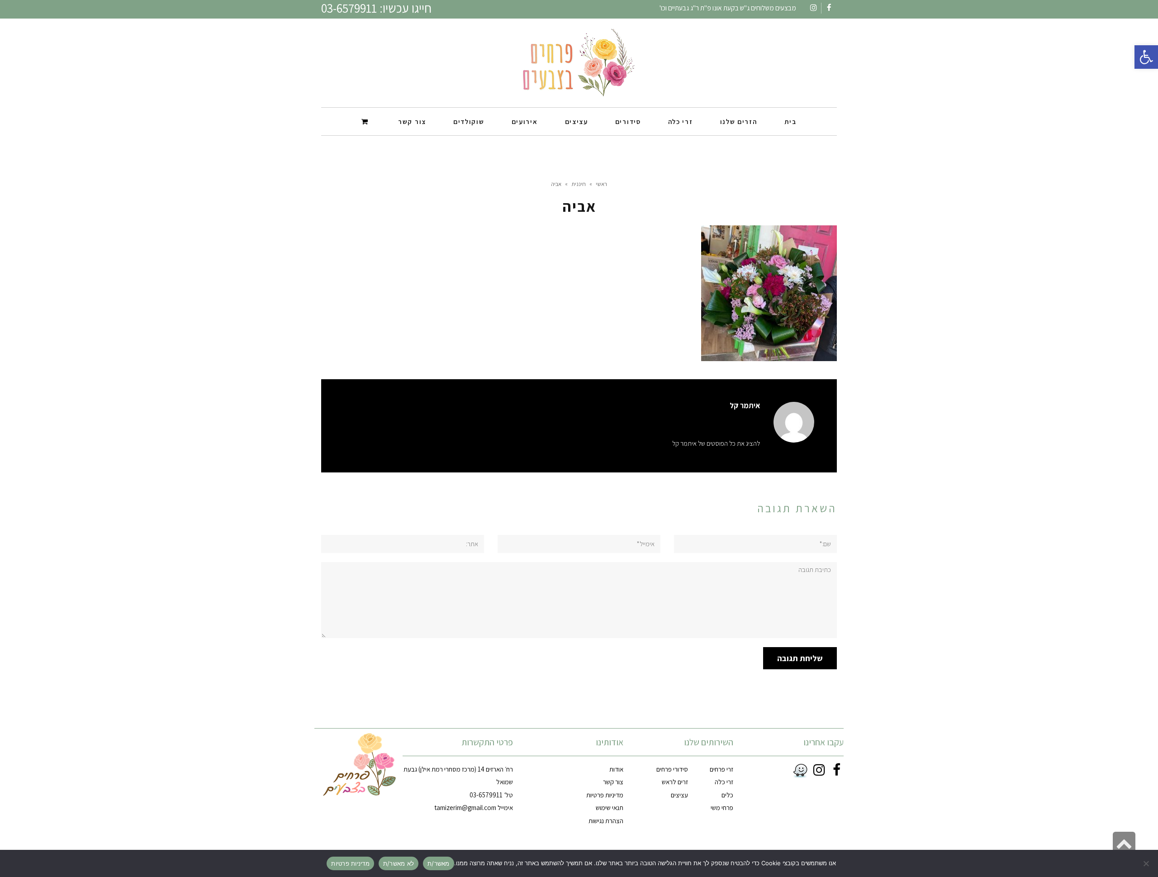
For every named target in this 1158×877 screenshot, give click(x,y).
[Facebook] (835, 770)
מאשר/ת (438, 863)
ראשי (601, 184)
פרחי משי (722, 807)
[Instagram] (818, 770)
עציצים (679, 795)
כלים (727, 795)
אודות (616, 769)
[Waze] (798, 771)
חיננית (578, 184)
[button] (1146, 57)
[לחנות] (366, 121)
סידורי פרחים (672, 769)
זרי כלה (724, 781)
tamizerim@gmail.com (465, 807)
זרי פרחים (721, 769)
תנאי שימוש (609, 807)
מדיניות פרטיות (604, 795)
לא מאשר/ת (398, 863)
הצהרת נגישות (605, 820)
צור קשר (613, 781)
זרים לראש (675, 781)
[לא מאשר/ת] (1146, 863)
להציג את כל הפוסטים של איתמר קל (716, 443)
